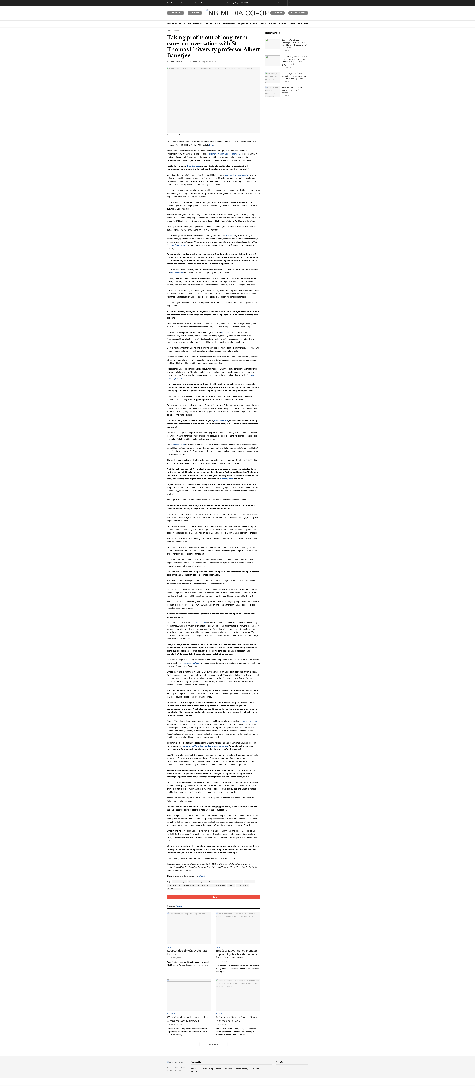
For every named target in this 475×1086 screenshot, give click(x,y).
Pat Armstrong (242, 885)
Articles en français (176, 24)
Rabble (202, 876)
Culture (282, 24)
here (211, 144)
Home (169, 31)
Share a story (298, 13)
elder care (212, 882)
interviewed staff (177, 444)
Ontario (231, 885)
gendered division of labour (231, 882)
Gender (263, 24)
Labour (253, 24)
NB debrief (303, 24)
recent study (200, 622)
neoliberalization (204, 885)
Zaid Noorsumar (175, 62)
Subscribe (282, 3)
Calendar (255, 1069)
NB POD (196, 13)
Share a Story (242, 1069)
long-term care (174, 885)
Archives (194, 1071)
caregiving (201, 882)
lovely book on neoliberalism (236, 174)
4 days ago (288, 82)
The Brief (176, 13)
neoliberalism (188, 885)
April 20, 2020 (191, 62)
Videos (292, 24)
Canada (208, 24)
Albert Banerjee (179, 882)
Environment (229, 24)
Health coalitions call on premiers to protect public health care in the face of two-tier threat (237, 954)
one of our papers (250, 721)
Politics (272, 24)
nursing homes (219, 885)
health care (249, 882)
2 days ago (288, 68)
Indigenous (243, 24)
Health (170, 947)
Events (278, 13)
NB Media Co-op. (179, 1068)
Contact (198, 3)
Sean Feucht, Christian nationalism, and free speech (292, 90)
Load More (213, 1044)
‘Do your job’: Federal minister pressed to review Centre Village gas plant (294, 76)
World (217, 24)
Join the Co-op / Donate (183, 3)
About (169, 3)
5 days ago (288, 51)
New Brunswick (195, 24)
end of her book (177, 272)
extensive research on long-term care (225, 153)
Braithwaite (226, 332)
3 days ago (288, 96)
